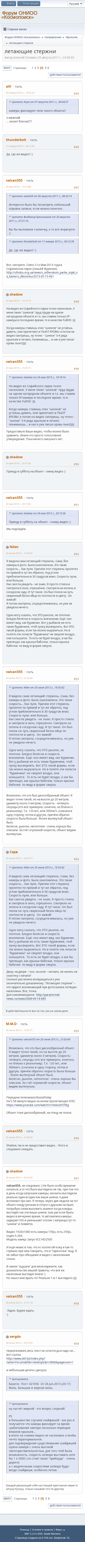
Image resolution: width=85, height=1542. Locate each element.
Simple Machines (52, 1534)
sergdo (15, 1336)
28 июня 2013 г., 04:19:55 (19, 1342)
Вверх (7, 1498)
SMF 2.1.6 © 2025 (33, 1534)
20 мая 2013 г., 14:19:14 (18, 300)
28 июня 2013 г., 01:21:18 (19, 1302)
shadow (16, 294)
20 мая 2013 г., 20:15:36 (18, 463)
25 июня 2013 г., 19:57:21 (19, 1030)
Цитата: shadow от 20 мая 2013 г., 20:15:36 (39, 513)
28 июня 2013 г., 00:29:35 (19, 1177)
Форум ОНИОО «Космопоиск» (19, 15)
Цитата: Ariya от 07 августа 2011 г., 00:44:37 (40, 102)
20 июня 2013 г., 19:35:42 (19, 553)
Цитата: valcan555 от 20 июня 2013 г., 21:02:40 (41, 1039)
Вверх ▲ (60, 1529)
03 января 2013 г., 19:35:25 (20, 92)
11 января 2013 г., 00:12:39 (20, 146)
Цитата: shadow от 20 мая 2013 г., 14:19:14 (39, 377)
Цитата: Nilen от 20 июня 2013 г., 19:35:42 (38, 687)
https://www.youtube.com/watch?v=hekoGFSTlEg (37, 1105)
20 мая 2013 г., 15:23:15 (18, 367)
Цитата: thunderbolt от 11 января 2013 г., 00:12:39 (43, 241)
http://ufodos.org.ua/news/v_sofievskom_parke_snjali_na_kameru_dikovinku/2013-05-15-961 (42, 274)
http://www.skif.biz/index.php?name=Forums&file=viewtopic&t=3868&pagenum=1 (39, 1360)
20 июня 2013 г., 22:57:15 (19, 858)
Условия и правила (42, 1529)
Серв (14, 852)
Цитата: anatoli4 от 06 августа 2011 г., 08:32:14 (42, 196)
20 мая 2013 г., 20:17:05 (18, 503)
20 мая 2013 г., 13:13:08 (18, 186)
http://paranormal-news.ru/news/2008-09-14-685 (33, 997)
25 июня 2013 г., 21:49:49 (19, 1137)
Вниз (7, 67)
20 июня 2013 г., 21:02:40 (19, 678)
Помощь (24, 1529)
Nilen (14, 547)
